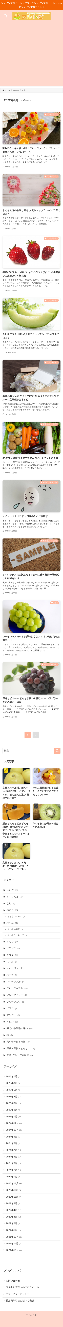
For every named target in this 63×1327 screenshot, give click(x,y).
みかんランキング (17, 935)
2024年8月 (13, 1143)
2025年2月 (13, 1110)
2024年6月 (13, 1156)
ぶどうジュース (16, 916)
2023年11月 (13, 1190)
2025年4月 (13, 1096)
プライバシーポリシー (17, 1294)
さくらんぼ (15, 897)
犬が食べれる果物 (18, 1041)
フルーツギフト (17, 988)
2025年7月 (13, 1076)
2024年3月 (13, 1163)
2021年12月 (14, 1237)
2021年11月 (13, 1243)
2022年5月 (13, 1203)
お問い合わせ (13, 1280)
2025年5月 (13, 1090)
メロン (12, 1022)
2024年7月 (13, 1150)
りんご (12, 941)
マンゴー (13, 1015)
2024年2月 (13, 1170)
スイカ (12, 961)
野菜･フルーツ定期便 (20, 1055)
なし (11, 903)
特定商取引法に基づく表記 (20, 1300)
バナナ (12, 975)
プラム (12, 1008)
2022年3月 (13, 1217)
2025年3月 (13, 1103)
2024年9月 (13, 1136)
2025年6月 (13, 1083)
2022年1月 (13, 1230)
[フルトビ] (31, 16)
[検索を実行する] (57, 751)
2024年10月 (14, 1130)
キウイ (12, 955)
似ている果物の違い (20, 1028)
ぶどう (12, 910)
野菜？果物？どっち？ (21, 1048)
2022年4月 (13, 1210)
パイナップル (16, 981)
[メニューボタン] (57, 16)
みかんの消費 (15, 929)
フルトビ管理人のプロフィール (22, 1287)
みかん (12, 923)
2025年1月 (13, 1116)
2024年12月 (14, 1123)
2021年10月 (14, 1250)
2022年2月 (13, 1223)
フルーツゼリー (17, 995)
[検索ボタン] (5, 16)
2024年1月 (13, 1176)
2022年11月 (13, 1197)
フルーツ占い (16, 1002)
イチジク (13, 948)
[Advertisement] (31, 55)
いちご (12, 890)
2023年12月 (14, 1183)
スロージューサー (18, 968)
